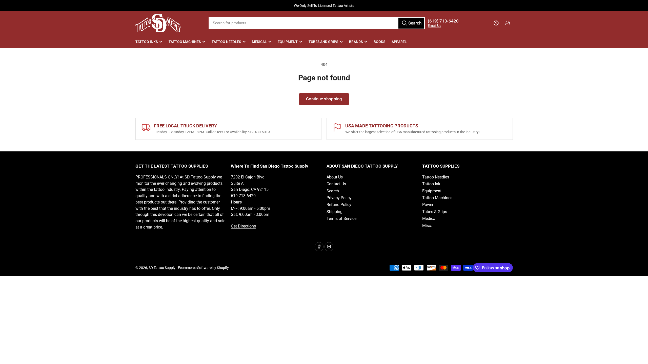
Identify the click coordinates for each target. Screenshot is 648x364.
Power (427, 204)
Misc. (427, 225)
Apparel (399, 42)
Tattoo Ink (431, 183)
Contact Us (336, 183)
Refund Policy (339, 204)
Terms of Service (341, 218)
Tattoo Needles (226, 42)
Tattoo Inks (146, 42)
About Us (335, 177)
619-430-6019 (259, 132)
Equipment (288, 42)
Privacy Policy (339, 197)
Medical (259, 42)
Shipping (334, 211)
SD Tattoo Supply (162, 268)
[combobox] (317, 23)
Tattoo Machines (185, 42)
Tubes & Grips (434, 211)
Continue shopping (324, 99)
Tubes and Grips (323, 42)
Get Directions (243, 226)
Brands (356, 42)
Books (379, 42)
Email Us (434, 26)
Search (333, 191)
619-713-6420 (243, 195)
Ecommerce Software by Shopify (203, 268)
